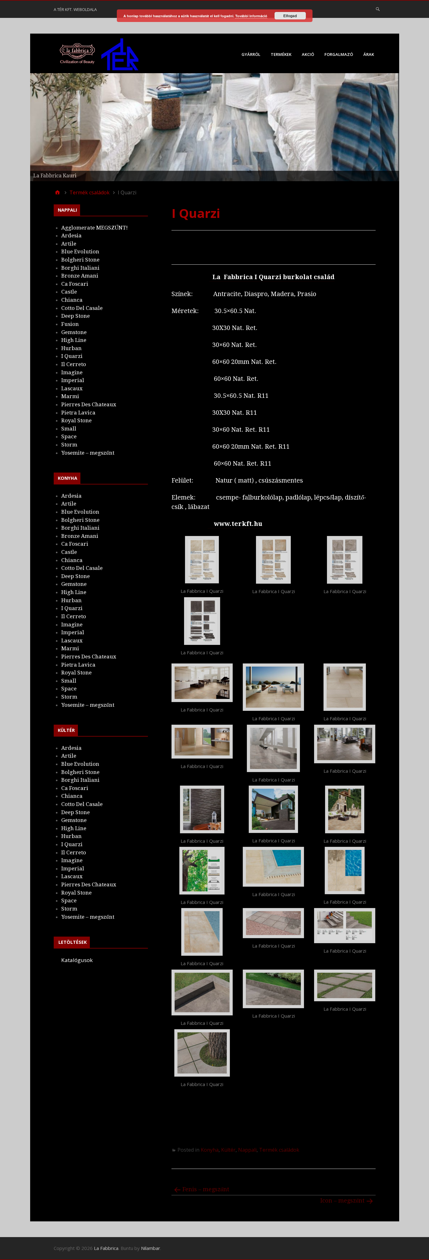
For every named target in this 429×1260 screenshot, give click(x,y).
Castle (69, 292)
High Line (73, 340)
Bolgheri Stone (80, 260)
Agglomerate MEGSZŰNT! (94, 227)
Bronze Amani (79, 276)
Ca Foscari (74, 284)
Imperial (72, 380)
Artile (68, 244)
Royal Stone (76, 420)
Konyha (210, 1149)
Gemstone (74, 332)
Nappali (247, 1149)
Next (410, 125)
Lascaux (72, 388)
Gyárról (251, 54)
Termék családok (279, 1149)
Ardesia (71, 235)
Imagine (72, 372)
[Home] (57, 192)
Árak (368, 54)
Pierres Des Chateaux (88, 404)
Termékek (281, 54)
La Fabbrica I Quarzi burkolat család (273, 277)
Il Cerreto (73, 364)
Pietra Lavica (78, 412)
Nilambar (150, 1248)
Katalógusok (77, 960)
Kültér (228, 1149)
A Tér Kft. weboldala (75, 9)
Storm (69, 444)
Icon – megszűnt (342, 1200)
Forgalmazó (338, 54)
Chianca (72, 300)
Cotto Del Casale (82, 308)
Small (68, 428)
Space (69, 436)
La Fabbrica (106, 1248)
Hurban (71, 348)
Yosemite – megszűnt (87, 453)
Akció (308, 54)
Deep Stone (75, 316)
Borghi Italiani (80, 268)
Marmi (70, 396)
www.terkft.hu (237, 523)
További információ (251, 16)
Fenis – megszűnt (205, 1189)
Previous (19, 125)
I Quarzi (72, 356)
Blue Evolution (80, 251)
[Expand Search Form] (377, 8)
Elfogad (290, 16)
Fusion (70, 324)
